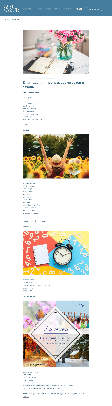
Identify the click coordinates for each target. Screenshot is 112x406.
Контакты (67, 9)
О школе (49, 9)
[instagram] (77, 9)
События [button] (39, 9)
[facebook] (80, 9)
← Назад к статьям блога (12, 19)
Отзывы (58, 9)
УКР (107, 9)
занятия (26, 396)
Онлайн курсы (26, 9)
